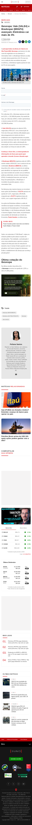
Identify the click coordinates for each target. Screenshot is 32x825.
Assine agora (16, 759)
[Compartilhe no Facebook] (19, 41)
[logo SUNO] (14, 2)
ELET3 (13, 196)
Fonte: (25, 554)
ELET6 (21, 191)
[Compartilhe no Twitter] (23, 41)
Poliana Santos (16, 344)
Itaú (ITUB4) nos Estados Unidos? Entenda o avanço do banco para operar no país (15, 412)
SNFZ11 (5, 10)
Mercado (10, 13)
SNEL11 (17, 10)
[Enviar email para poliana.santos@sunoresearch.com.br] (16, 374)
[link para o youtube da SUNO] (23, 784)
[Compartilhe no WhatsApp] (26, 41)
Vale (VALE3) (7, 128)
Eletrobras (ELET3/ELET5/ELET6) (10, 316)
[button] (25, 6)
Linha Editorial (23, 739)
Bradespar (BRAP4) (9, 161)
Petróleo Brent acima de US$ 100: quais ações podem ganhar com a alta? (15, 438)
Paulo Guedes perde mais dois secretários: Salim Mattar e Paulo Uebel (16, 225)
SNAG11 (11, 10)
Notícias (3, 13)
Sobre (2, 739)
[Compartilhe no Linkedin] (29, 41)
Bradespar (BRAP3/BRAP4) (9, 312)
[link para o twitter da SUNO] (13, 784)
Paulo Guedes (12, 217)
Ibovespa (7, 22)
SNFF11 (30, 10)
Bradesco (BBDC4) (14, 166)
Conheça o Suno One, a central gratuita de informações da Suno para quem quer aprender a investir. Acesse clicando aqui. (15, 154)
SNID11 (23, 10)
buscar (17, 6)
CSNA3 (5, 536)
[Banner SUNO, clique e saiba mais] (16, 286)
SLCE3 (5, 548)
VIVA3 (5, 540)
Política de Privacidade (12, 739)
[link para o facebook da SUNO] (8, 784)
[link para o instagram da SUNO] (18, 784)
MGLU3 (5, 532)
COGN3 (5, 544)
